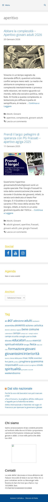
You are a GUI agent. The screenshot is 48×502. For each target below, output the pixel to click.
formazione (16, 349)
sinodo (40, 365)
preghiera (24, 361)
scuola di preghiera (30, 365)
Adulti (10, 113)
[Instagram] (23, 253)
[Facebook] (8, 253)
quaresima (37, 361)
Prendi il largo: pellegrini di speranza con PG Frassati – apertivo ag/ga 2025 (22, 138)
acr (10, 320)
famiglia (26, 345)
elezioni (29, 341)
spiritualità (13, 369)
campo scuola (11, 336)
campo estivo (33, 333)
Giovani (17, 113)
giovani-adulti (36, 117)
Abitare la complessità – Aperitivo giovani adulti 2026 (23, 33)
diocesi (8, 340)
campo (16, 333)
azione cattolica (34, 325)
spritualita (24, 370)
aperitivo (11, 117)
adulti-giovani (13, 224)
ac (6, 320)
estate (19, 344)
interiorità (31, 353)
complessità (22, 117)
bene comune (30, 329)
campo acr (24, 333)
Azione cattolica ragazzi (13, 330)
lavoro (7, 358)
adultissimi (36, 321)
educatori (19, 340)
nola (30, 357)
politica (16, 362)
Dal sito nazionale (20, 388)
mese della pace (16, 358)
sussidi (30, 370)
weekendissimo (12, 373)
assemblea (10, 325)
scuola (21, 365)
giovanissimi (14, 353)
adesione (18, 320)
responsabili (11, 364)
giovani (30, 349)
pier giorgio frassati (28, 228)
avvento (20, 325)
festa (33, 344)
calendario (8, 333)
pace (10, 361)
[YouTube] (15, 253)
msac (25, 358)
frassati (34, 224)
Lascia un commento (17, 121)
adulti (28, 321)
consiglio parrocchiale (27, 336)
